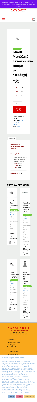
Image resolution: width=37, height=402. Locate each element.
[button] (10, 242)
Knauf (18, 126)
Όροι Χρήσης (11, 345)
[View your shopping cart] (34, 19)
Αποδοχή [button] (12, 396)
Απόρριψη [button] (19, 396)
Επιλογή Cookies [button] (29, 396)
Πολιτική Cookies (12, 347)
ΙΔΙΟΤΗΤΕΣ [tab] (12, 138)
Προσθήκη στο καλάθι (19, 110)
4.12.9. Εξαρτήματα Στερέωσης (18, 122)
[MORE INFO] (14, 242)
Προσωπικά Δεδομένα (13, 342)
